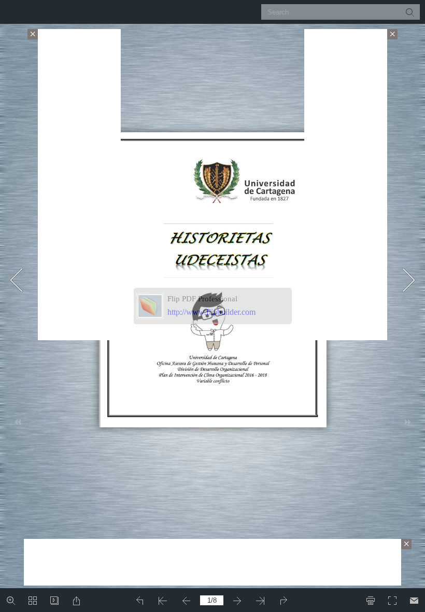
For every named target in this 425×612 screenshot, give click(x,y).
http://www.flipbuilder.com (211, 312)
